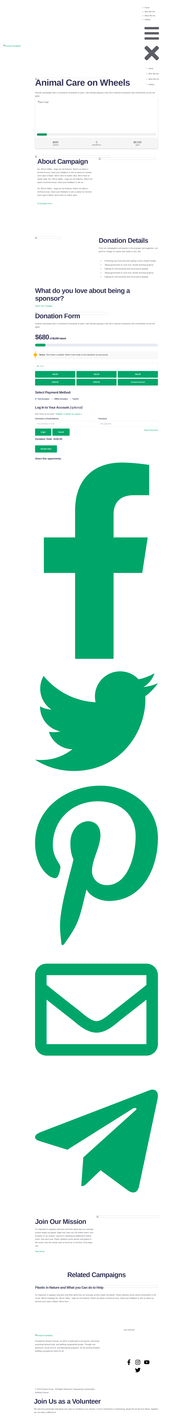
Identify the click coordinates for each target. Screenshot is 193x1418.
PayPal (76, 399)
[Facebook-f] (129, 1362)
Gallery (148, 20)
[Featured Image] (96, 1287)
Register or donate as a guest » (69, 414)
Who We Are (150, 12)
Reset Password (151, 430)
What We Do (150, 16)
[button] (43, 306)
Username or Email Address (47, 419)
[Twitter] (138, 1370)
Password (102, 419)
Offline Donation (61, 399)
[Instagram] (138, 1362)
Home (147, 8)
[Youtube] (147, 1362)
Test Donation (43, 399)
